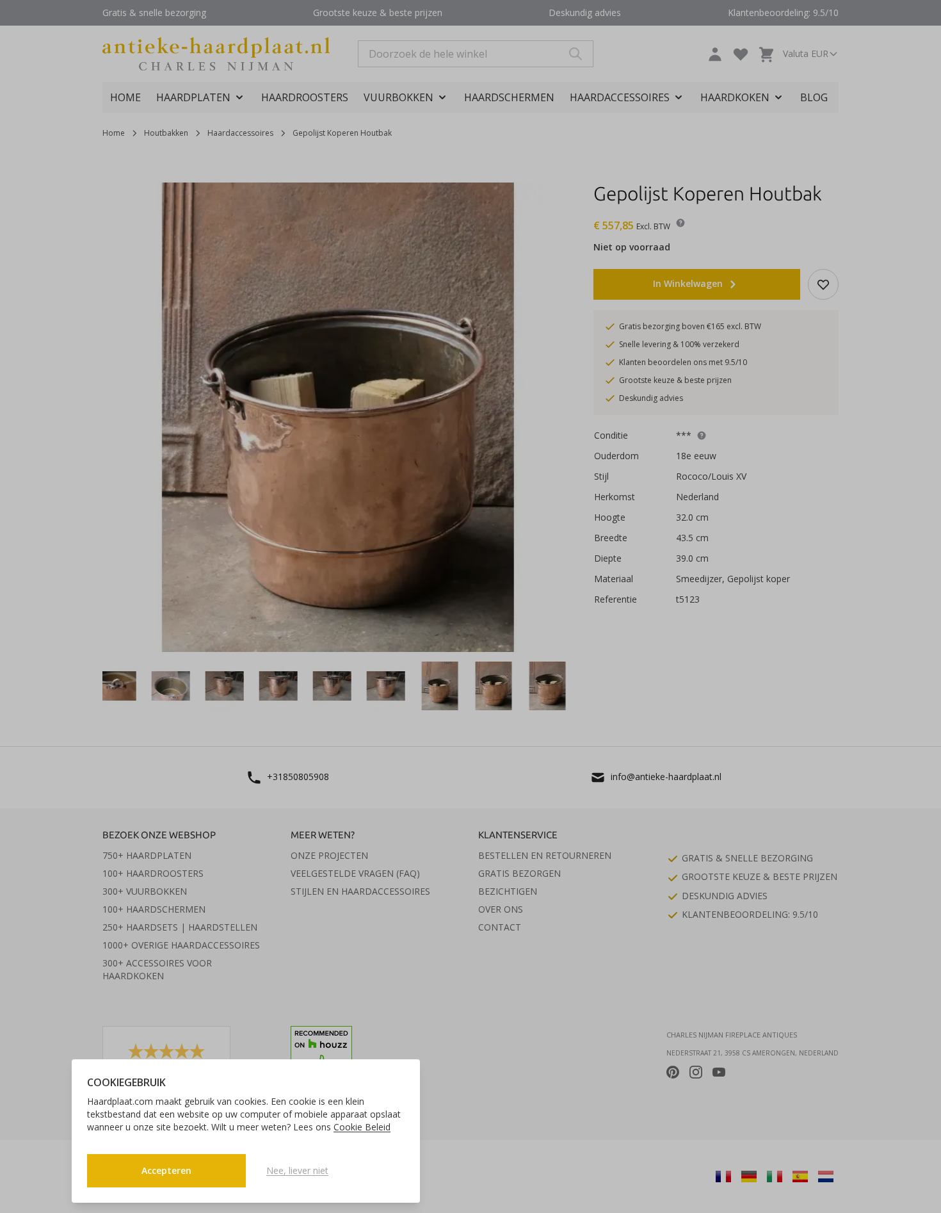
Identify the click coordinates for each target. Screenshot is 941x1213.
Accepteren (166, 1170)
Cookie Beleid (362, 1127)
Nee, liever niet (297, 1170)
